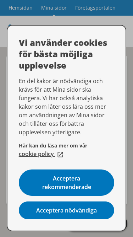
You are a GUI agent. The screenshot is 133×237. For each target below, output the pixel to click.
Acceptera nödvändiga (66, 210)
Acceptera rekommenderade (66, 182)
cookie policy (41, 154)
